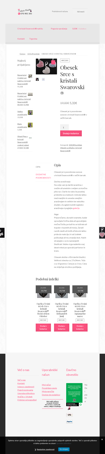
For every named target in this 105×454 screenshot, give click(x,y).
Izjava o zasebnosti (25, 386)
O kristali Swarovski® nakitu (30, 28)
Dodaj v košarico (71, 133)
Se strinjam (64, 449)
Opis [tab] (38, 167)
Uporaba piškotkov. (64, 443)
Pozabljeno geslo (49, 388)
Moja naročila (48, 391)
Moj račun (46, 384)
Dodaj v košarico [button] (43, 327)
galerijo (76, 208)
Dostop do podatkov (51, 394)
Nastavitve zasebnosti (45, 449)
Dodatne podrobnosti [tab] (43, 176)
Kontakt (21, 38)
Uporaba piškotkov (26, 393)
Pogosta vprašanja (59, 28)
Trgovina (33, 38)
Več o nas (21, 380)
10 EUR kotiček (33, 54)
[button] (53, 62)
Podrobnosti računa (60, 11)
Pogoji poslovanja (25, 390)
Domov (22, 54)
